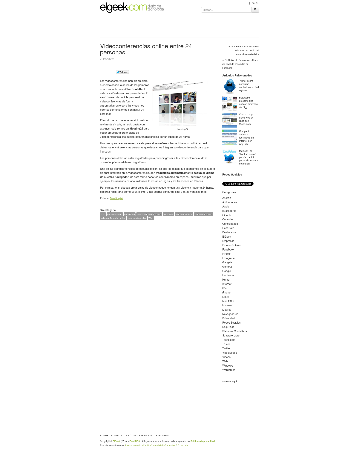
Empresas (228, 241)
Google (226, 271)
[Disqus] (158, 270)
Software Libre (231, 335)
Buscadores (229, 211)
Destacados (229, 232)
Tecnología (228, 340)
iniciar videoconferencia (149, 214)
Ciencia (226, 215)
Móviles (226, 309)
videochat (169, 214)
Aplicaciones (229, 202)
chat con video (114, 214)
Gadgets (227, 262)
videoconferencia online (113, 218)
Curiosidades (230, 223)
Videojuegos (229, 352)
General (227, 266)
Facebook (228, 249)
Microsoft (227, 305)
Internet (226, 284)
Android (226, 198)
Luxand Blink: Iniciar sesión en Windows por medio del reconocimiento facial (243, 50)
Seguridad (228, 327)
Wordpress (228, 370)
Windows (227, 365)
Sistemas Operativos (234, 331)
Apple (225, 206)
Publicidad (162, 435)
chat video (129, 214)
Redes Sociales (231, 322)
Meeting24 (116, 198)
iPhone (226, 292)
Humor (226, 279)
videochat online (184, 214)
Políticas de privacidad (139, 435)
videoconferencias (137, 218)
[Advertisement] (179, 26)
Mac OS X (228, 301)
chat (103, 214)
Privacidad (228, 318)
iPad (225, 288)
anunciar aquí (229, 381)
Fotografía (228, 258)
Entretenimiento (231, 245)
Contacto (117, 435)
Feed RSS (134, 441)
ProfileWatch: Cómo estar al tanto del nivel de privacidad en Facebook (240, 63)
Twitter (226, 348)
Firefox (226, 254)
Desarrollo (228, 228)
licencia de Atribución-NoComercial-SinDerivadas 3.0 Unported (157, 445)
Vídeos (226, 357)
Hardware (228, 275)
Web (150, 218)
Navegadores (230, 314)
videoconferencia (203, 214)
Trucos (226, 344)
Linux (225, 297)
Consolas (227, 219)
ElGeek (226, 236)
